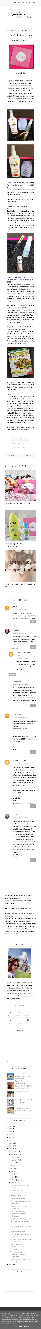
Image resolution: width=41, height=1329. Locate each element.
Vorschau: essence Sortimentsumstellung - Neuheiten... (18, 1247)
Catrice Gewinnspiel (21, 1092)
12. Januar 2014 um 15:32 (20, 610)
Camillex (17, 681)
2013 (11, 1264)
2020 (11, 1132)
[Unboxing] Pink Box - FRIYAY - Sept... (19, 505)
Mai (12, 1171)
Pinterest (19, 1023)
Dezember (14, 1151)
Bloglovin (11, 1015)
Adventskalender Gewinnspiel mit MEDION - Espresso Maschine (23, 1086)
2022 (11, 1126)
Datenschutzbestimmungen (14, 900)
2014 (11, 1149)
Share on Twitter (21, 443)
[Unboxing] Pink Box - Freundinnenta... (15, 545)
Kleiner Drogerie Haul (17, 1198)
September (14, 1160)
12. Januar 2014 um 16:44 (20, 717)
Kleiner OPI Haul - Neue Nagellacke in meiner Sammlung (18, 1213)
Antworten (33, 621)
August (13, 1163)
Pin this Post (21, 447)
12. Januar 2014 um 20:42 (20, 818)
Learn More (17, 1327)
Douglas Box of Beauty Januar (20, 1219)
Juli (12, 1166)
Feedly (28, 1023)
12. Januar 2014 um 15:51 (24, 658)
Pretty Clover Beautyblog (24, 803)
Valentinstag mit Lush (17, 1231)
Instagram (19, 1015)
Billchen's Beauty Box (25, 654)
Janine (15, 607)
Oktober (13, 1157)
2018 (11, 1137)
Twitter (11, 1023)
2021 (11, 1129)
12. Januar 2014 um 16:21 (20, 684)
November (14, 1154)
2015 (11, 1146)
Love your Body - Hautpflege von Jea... (20, 585)
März (12, 1177)
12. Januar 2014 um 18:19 (20, 764)
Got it (26, 1327)
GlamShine (17, 630)
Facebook (27, 1015)
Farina (16, 815)
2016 (11, 1143)
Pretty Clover (19, 761)
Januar (13, 1183)
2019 (11, 1134)
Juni (12, 1168)
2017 (11, 1140)
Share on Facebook (21, 439)
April (12, 1174)
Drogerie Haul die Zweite (18, 1195)
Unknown (17, 715)
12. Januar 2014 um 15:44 (20, 633)
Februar (13, 1180)
